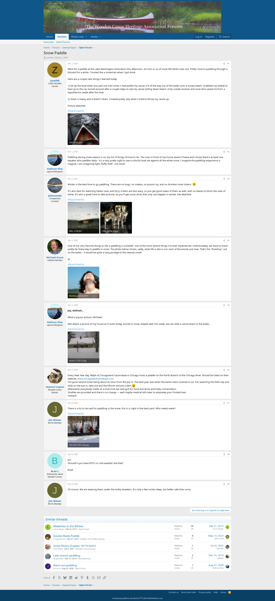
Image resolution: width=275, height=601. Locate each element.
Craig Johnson (59, 539)
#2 (228, 151)
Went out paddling (65, 565)
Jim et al (56, 568)
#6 (228, 370)
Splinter (220, 548)
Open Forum (83, 529)
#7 (228, 403)
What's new (77, 36)
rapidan (220, 558)
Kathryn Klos (218, 568)
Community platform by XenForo (137, 598)
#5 (228, 305)
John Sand (219, 538)
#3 (228, 178)
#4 (228, 240)
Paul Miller (58, 549)
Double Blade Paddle (66, 536)
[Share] (224, 64)
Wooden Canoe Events (85, 549)
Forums (61, 36)
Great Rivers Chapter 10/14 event (74, 546)
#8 (228, 454)
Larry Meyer (58, 529)
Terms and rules (188, 592)
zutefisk (50, 57)
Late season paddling (66, 555)
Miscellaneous (84, 558)
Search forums (63, 42)
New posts (49, 42)
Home (49, 36)
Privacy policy (204, 592)
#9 (228, 484)
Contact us (174, 592)
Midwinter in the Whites (68, 526)
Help (215, 592)
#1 (228, 63)
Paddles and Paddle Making (92, 539)
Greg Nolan (58, 558)
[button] (86, 37)
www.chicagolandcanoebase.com (95, 378)
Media (94, 36)
